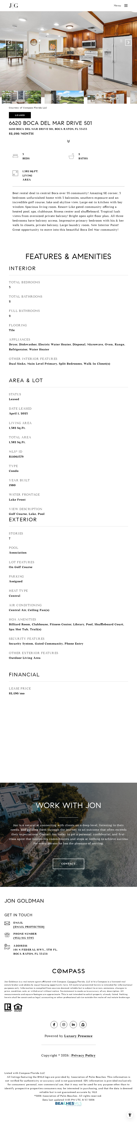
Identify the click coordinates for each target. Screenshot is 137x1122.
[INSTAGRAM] (63, 1024)
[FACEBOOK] (54, 1024)
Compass (72, 981)
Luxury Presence (78, 1036)
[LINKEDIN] (73, 1024)
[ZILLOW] (83, 1024)
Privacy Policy (83, 1055)
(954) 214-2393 (23, 937)
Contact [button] (68, 863)
